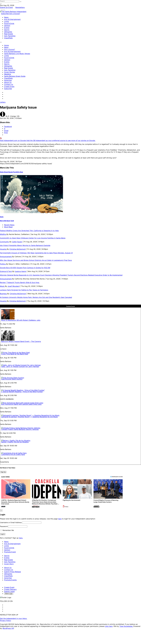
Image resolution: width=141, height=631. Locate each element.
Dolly (2, 217)
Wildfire (3, 234)
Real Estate (8, 34)
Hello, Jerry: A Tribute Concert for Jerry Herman (20, 367)
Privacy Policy (5, 620)
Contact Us (8, 84)
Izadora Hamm (20, 271)
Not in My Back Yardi (7, 221)
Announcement (6, 257)
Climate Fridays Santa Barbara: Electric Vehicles (20, 429)
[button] (15, 493)
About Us (7, 82)
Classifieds (8, 38)
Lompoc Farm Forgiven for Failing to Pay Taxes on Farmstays (24, 290)
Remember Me (8, 530)
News (6, 17)
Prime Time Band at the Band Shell (14, 354)
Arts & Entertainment (12, 19)
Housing (3, 249)
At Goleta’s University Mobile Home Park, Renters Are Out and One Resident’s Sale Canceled (36, 297)
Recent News (9, 225)
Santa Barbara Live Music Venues (17, 54)
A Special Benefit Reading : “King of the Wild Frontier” (22, 392)
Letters (2, 102)
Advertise (8, 80)
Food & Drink (9, 23)
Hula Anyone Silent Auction (11, 379)
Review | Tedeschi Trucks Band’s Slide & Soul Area (20, 282)
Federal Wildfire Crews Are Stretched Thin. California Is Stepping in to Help (29, 231)
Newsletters (20, 7)
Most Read (8, 227)
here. (21, 538)
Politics (3, 264)
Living (6, 21)
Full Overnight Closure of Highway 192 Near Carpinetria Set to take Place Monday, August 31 (36, 253)
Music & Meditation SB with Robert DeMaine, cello (20, 320)
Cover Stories (9, 72)
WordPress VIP (8, 628)
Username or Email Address (11, 522)
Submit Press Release (12, 572)
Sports (6, 30)
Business (3, 294)
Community (4, 242)
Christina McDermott (17, 249)
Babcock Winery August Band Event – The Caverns (21, 341)
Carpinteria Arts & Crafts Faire (13, 454)
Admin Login (8, 593)
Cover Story (9, 564)
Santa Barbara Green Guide (14, 76)
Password (4, 526)
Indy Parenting (9, 36)
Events (6, 28)
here (60, 519)
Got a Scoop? (14, 14)
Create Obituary (10, 589)
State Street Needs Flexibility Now (11, 172)
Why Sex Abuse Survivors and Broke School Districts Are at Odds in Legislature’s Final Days (36, 260)
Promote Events (10, 580)
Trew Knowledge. (126, 626)
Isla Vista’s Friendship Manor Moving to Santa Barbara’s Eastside (25, 245)
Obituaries (8, 32)
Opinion (7, 26)
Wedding (7, 74)
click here (109, 626)
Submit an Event (6, 7)
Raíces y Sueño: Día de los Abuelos (15, 442)
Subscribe (5, 14)
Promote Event (10, 552)
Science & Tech (6, 271)
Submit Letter (9, 591)
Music (2, 286)
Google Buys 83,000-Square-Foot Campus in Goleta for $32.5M (25, 268)
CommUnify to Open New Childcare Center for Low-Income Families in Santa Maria (32, 238)
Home (6, 45)
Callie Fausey (17, 242)
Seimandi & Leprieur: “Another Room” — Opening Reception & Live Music (29, 417)
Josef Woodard (14, 286)
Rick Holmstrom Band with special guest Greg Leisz (21, 404)
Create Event (9, 86)
